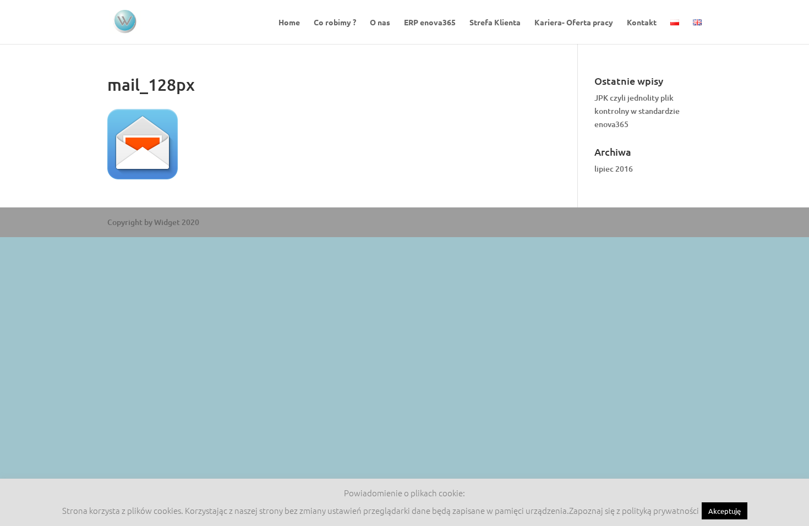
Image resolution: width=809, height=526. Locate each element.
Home (289, 22)
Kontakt (642, 22)
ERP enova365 (430, 22)
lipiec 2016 (613, 168)
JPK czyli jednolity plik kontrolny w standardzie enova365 (637, 110)
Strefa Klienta (495, 22)
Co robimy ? (335, 22)
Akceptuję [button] (724, 511)
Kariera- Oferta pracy (573, 22)
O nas (380, 22)
